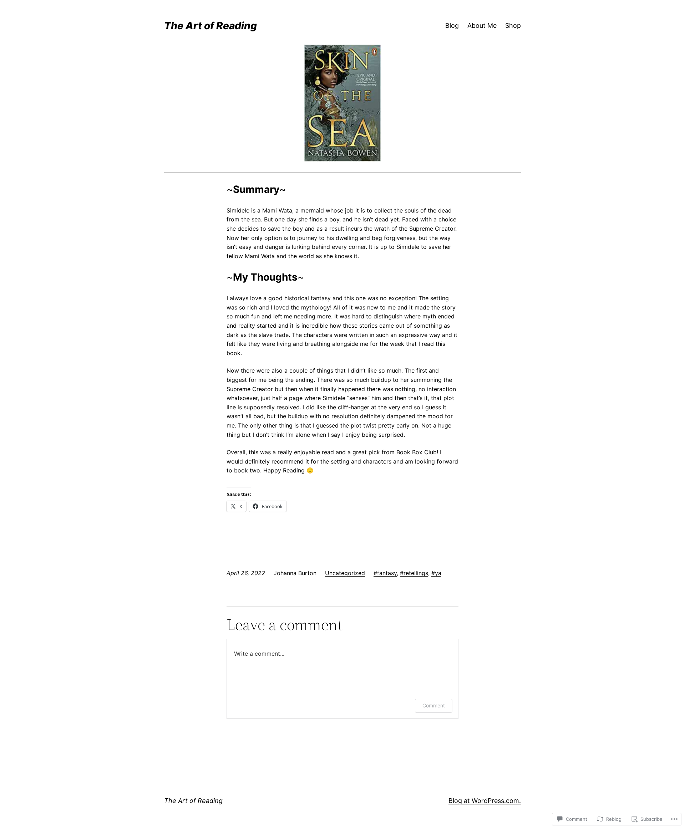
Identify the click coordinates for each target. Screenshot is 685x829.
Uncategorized (345, 573)
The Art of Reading (210, 26)
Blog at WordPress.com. (484, 800)
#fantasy (385, 573)
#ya (436, 573)
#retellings (414, 573)
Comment (433, 705)
